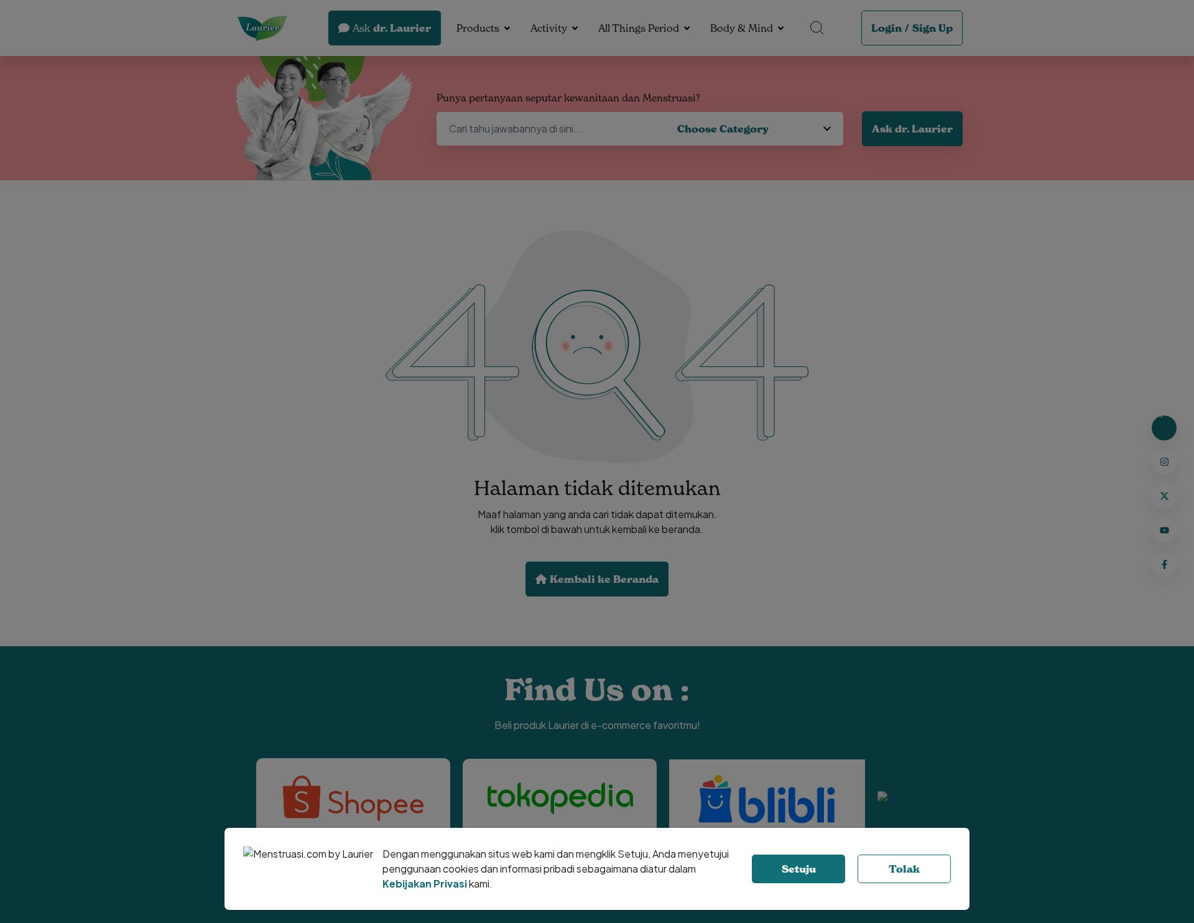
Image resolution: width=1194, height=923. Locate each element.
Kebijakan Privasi (424, 883)
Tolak (904, 869)
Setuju (799, 869)
